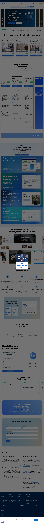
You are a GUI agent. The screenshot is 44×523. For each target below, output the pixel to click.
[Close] (43, 520)
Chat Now (22, 263)
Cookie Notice (2, 522)
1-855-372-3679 (22, 265)
